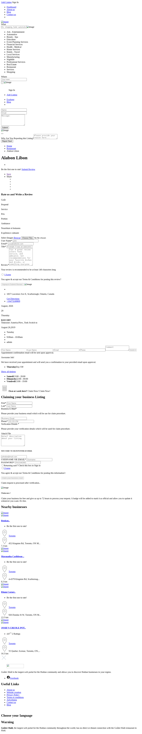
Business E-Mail (33, 411)
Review (5, 265)
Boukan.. (5, 521)
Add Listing (6, 2)
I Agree (7, 274)
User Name (6, 241)
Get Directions (13, 299)
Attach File (6, 433)
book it (133, 350)
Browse (17, 238)
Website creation (14, 692)
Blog (9, 12)
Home (9, 146)
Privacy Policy (13, 695)
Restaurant (11, 148)
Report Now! (7, 141)
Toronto (12, 536)
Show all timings (8, 371)
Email (4, 243)
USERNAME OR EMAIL (13, 459)
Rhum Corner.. (8, 592)
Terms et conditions (15, 697)
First (3, 403)
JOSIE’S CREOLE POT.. (13, 628)
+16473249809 (13, 301)
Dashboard (11, 7)
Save (9, 174)
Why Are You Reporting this (17, 138)
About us (11, 9)
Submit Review (28, 169)
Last (3, 406)
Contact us (11, 14)
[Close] (2, 133)
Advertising (12, 700)
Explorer (10, 99)
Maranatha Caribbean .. (12, 556)
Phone (4, 421)
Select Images (7, 238)
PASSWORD (7, 462)
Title (3, 246)
